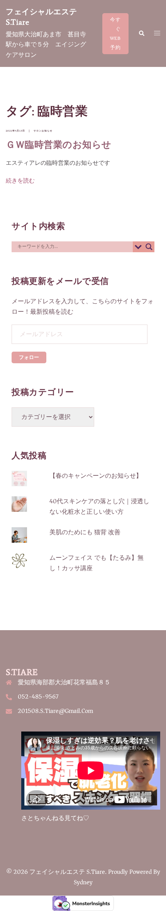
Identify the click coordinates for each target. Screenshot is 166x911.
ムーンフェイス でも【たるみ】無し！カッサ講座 (96, 563)
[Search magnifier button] (149, 246)
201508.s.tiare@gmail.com (55, 711)
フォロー (29, 357)
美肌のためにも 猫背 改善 (84, 532)
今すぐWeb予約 (115, 33)
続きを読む (20, 181)
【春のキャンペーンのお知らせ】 (95, 475)
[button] (141, 34)
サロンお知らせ (43, 131)
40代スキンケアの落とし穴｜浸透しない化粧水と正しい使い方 (99, 506)
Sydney (83, 882)
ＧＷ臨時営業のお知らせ (59, 144)
